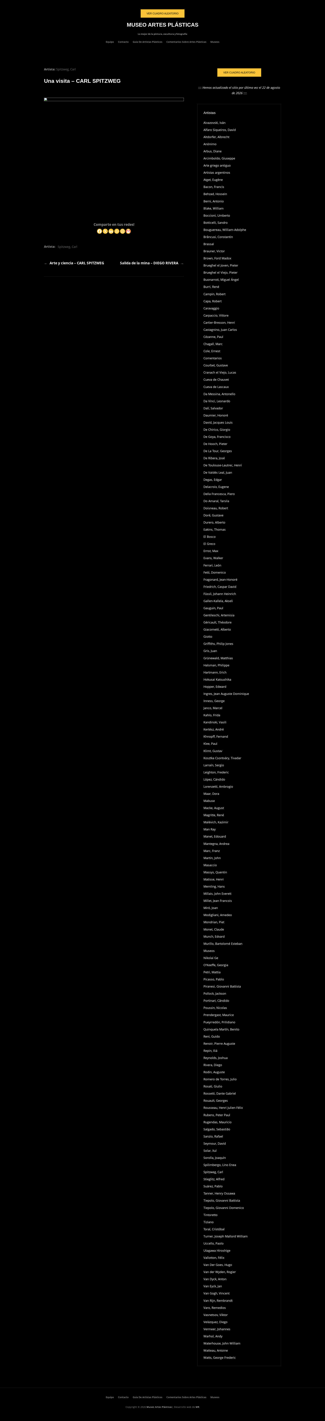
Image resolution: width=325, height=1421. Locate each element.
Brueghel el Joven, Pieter (220, 265)
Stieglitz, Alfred (213, 1179)
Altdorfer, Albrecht (216, 137)
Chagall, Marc (213, 344)
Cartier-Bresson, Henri (219, 322)
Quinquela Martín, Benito (221, 1029)
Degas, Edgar (212, 480)
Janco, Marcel (212, 708)
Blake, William (213, 208)
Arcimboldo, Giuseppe (219, 158)
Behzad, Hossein (215, 194)
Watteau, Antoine (215, 1350)
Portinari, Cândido (216, 1001)
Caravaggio (211, 308)
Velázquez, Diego (215, 1322)
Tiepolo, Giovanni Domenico (223, 1208)
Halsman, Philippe (216, 665)
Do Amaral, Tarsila (216, 501)
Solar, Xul (210, 1151)
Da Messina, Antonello (219, 394)
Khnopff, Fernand (215, 736)
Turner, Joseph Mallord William (225, 1236)
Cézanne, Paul (213, 337)
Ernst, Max (210, 551)
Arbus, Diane (212, 151)
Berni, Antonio (213, 201)
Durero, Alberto (214, 522)
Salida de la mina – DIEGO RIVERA (149, 263)
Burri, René (211, 287)
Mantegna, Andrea (216, 844)
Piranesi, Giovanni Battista (222, 986)
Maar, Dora (211, 794)
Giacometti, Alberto (217, 629)
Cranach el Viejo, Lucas (219, 372)
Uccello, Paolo (213, 1243)
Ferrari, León (212, 565)
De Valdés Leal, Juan (217, 472)
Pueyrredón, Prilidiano (219, 1022)
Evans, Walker (213, 558)
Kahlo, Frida (211, 715)
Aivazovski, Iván (214, 123)
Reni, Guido (211, 1036)
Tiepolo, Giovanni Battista (221, 1200)
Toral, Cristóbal (214, 1229)
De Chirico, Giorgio (216, 430)
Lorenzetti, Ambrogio (218, 786)
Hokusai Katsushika (217, 679)
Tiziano (208, 1222)
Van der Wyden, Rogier (219, 1272)
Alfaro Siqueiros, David (219, 130)
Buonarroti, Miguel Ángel (221, 280)
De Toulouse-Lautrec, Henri (222, 465)
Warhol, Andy (212, 1336)
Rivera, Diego (212, 1065)
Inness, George (214, 701)
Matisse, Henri (213, 879)
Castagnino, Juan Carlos (220, 330)
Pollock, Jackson (214, 993)
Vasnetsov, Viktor (215, 1315)
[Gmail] (128, 231)
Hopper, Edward (214, 687)
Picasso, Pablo (213, 979)
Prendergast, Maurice (218, 1015)
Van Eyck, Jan (212, 1286)
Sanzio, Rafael (213, 1136)
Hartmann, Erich (214, 672)
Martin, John (212, 858)
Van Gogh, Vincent (216, 1293)
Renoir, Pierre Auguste (219, 1043)
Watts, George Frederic (219, 1358)
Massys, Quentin (215, 872)
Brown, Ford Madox (217, 258)
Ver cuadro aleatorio (239, 72)
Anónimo (209, 144)
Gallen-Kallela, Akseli (218, 601)
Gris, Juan (210, 651)
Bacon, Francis (213, 187)
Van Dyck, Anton (214, 1279)
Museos (209, 951)
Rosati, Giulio (212, 1086)
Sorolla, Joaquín (214, 1158)
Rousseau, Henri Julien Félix (223, 1108)
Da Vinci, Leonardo (216, 401)
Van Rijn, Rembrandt (218, 1301)
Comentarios (212, 358)
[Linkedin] (111, 231)
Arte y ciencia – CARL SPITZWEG (77, 263)
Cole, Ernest (211, 351)
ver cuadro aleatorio (163, 13)
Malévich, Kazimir (215, 822)
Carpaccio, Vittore (216, 315)
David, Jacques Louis (218, 422)
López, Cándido (214, 779)
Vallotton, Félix (213, 1258)
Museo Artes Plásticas (162, 25)
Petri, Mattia (212, 972)
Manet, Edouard (214, 836)
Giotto (207, 636)
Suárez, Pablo (213, 1186)
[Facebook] (99, 231)
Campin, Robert (214, 294)
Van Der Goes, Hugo (217, 1265)
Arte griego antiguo (217, 165)
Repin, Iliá (210, 1051)
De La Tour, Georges (217, 451)
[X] (105, 231)
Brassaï (208, 244)
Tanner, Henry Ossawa (219, 1193)
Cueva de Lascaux (216, 387)
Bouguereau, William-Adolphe (224, 230)
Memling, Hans (214, 886)
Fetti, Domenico (214, 572)
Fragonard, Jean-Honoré (220, 579)
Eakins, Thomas (214, 529)
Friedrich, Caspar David (219, 587)
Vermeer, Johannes (216, 1329)
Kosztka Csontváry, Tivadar (222, 758)
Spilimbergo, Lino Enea (219, 1165)
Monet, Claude (213, 929)
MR (197, 1406)
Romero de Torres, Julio (220, 1079)
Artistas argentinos (216, 172)
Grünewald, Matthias (218, 658)
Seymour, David (214, 1143)
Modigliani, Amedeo (217, 915)
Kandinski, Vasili (214, 722)
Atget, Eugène (213, 180)
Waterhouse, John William (221, 1343)
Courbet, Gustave (215, 365)
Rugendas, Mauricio (217, 1122)
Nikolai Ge (210, 958)
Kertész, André (213, 729)
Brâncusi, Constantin (218, 237)
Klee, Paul (210, 744)
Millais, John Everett (217, 894)
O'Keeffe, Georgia (215, 965)
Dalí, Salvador (213, 408)
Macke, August (213, 808)
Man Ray (209, 829)
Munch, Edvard (214, 936)
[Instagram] (122, 231)
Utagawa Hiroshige (216, 1250)
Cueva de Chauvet (216, 379)
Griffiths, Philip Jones (218, 644)
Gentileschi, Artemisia (218, 615)
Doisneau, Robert (215, 508)
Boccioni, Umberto (216, 215)
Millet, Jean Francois (217, 901)
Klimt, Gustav (212, 751)
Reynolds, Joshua (215, 1058)
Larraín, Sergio (213, 765)
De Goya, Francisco (217, 437)
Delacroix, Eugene (216, 487)
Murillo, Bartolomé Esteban (222, 944)
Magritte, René (213, 815)
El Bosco (209, 537)
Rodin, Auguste (214, 1072)
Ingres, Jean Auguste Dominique (226, 694)
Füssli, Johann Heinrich (219, 594)
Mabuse (209, 801)
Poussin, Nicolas (215, 1008)
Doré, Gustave (213, 515)
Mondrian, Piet (213, 922)
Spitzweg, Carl (66, 69)
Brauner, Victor (214, 251)
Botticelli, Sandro (215, 223)
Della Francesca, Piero (219, 494)
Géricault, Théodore (217, 622)
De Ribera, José (214, 458)
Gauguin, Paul (213, 608)
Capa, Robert (212, 301)
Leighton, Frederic (216, 772)
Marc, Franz (211, 851)
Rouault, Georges (215, 1100)
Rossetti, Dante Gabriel (219, 1093)
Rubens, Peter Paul (216, 1115)
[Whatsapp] (116, 231)
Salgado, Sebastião (216, 1129)
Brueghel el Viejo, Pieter (220, 272)
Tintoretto (210, 1215)
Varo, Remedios (214, 1308)
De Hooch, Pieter (215, 444)
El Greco (209, 544)
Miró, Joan (210, 908)
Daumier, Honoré (215, 415)
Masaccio (210, 865)
